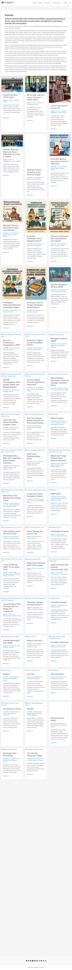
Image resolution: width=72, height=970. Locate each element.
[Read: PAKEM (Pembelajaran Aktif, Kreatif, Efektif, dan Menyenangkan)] (12, 375)
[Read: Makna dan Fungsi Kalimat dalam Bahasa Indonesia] (60, 451)
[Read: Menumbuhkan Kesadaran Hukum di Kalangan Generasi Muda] (58, 374)
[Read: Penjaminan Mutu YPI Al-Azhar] (12, 83)
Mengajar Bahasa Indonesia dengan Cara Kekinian (10, 227)
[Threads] (32, 960)
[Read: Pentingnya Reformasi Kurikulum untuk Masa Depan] (12, 283)
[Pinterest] (35, 960)
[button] (50, 3)
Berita (40, 3)
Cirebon (53, 291)
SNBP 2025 (56, 494)
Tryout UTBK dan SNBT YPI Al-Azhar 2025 (11, 567)
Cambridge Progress (60, 531)
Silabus (6, 674)
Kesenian (29, 425)
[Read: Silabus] (5, 670)
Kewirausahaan (55, 725)
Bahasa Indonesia (34, 640)
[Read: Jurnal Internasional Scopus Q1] (60, 89)
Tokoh (63, 646)
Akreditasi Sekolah (59, 602)
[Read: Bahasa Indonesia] (30, 636)
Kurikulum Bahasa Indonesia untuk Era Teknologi (59, 161)
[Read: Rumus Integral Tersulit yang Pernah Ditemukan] (36, 375)
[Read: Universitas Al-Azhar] (12, 704)
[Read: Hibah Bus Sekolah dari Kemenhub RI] (35, 598)
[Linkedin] (37, 960)
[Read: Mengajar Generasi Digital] (56, 334)
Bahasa (52, 168)
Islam (8, 713)
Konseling (53, 498)
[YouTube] (41, 960)
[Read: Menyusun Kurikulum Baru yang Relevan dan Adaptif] (60, 217)
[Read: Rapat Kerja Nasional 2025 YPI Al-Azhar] (32, 559)
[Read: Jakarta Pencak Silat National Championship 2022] (60, 560)
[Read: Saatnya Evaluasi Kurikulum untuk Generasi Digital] (36, 150)
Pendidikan (30, 104)
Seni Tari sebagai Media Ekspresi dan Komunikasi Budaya (35, 420)
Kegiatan (5, 100)
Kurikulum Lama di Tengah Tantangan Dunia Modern (35, 304)
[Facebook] (26, 960)
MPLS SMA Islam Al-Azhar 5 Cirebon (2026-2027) (36, 97)
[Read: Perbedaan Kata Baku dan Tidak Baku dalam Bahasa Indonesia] (12, 451)
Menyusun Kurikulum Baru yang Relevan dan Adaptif (59, 238)
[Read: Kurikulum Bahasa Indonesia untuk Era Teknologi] (60, 145)
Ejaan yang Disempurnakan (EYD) (33, 456)
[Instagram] (30, 960)
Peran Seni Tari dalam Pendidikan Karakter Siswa (10, 422)
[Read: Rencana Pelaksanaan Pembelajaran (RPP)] (12, 335)
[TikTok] (39, 960)
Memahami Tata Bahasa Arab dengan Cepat (12, 497)
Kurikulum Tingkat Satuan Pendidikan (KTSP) (35, 342)
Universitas (58, 500)
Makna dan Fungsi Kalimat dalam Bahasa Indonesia (58, 458)
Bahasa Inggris (57, 418)
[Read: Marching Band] (53, 670)
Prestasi (59, 112)
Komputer (33, 713)
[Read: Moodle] (36, 704)
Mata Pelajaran (40, 389)
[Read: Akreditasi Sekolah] (54, 598)
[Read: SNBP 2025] (52, 490)
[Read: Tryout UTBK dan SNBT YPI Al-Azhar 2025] (12, 560)
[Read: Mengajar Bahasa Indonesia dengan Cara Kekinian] (12, 211)
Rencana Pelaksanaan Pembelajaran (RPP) (11, 342)
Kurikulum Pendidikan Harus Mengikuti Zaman (34, 238)
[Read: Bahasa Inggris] (53, 414)
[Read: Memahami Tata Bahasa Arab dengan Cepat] (12, 490)
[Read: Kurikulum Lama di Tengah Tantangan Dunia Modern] (36, 283)
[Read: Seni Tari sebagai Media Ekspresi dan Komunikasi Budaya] (34, 414)
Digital (28, 179)
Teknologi (53, 347)
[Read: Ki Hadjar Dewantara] (60, 637)
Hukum (56, 389)
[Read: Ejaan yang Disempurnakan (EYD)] (34, 450)
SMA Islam (30, 967)
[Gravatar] (43, 960)
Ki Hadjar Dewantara (59, 642)
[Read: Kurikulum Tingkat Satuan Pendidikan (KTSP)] (36, 335)
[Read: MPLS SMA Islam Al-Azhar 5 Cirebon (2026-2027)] (36, 84)
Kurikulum (16, 100)
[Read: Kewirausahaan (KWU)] (60, 708)
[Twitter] (28, 960)
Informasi (47, 3)
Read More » (6, 118)
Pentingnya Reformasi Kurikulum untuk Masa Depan (12, 304)
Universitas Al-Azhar (12, 709)
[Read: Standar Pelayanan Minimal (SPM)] (60, 274)
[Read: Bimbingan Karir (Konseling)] (9, 749)
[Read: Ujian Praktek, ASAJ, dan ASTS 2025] (11, 527)
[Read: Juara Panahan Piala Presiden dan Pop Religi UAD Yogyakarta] (12, 599)
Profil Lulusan (56, 3)
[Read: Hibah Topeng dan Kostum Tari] (34, 527)
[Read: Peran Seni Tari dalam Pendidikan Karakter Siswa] (12, 415)
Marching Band (57, 674)
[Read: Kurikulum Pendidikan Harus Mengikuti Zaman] (36, 217)
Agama (5, 713)
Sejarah (53, 645)
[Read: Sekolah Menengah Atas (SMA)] (10, 636)
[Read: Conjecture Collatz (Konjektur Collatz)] (36, 490)
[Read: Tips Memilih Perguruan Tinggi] (33, 749)
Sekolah (5, 101)
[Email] (45, 960)
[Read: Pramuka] (32, 670)
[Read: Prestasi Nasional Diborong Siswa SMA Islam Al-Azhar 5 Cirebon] (12, 140)
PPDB (65, 3)
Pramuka (31, 674)
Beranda (35, 3)
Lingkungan (54, 290)
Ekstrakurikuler (7, 161)
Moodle (30, 709)
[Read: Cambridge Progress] (55, 527)
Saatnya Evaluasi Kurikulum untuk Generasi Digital (34, 172)
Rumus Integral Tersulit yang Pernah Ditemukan (36, 382)
